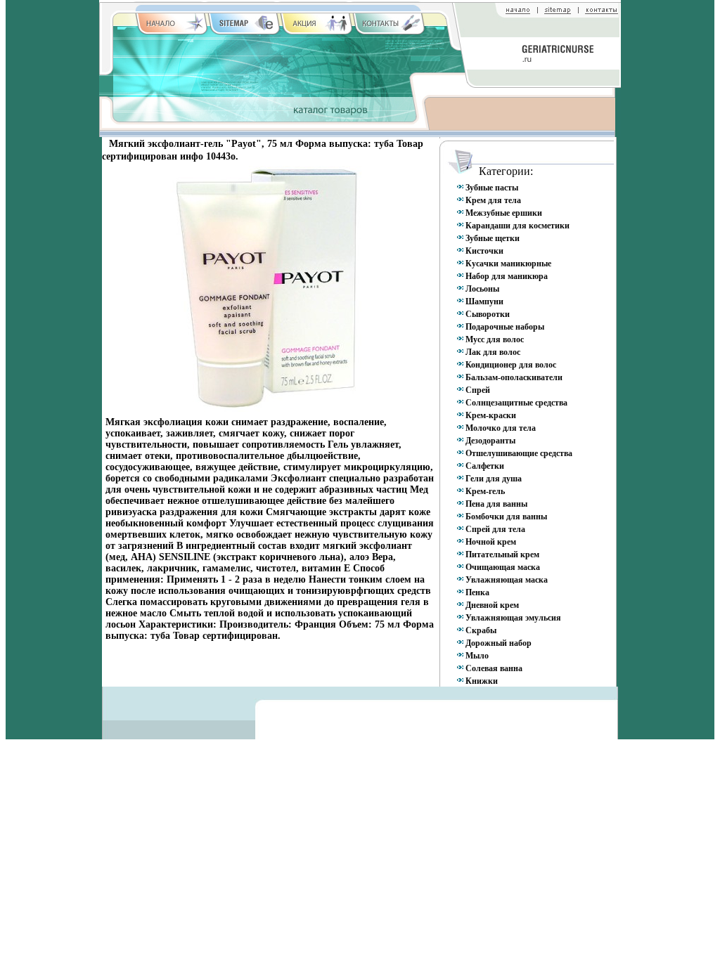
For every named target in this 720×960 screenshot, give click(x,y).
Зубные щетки (492, 238)
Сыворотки (487, 314)
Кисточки (484, 251)
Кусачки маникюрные (508, 263)
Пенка (477, 592)
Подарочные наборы (504, 327)
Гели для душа (493, 479)
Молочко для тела (500, 428)
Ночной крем (490, 542)
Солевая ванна (493, 668)
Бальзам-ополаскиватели (513, 377)
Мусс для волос (494, 339)
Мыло (477, 656)
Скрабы (480, 630)
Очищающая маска (502, 567)
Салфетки (484, 466)
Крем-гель (485, 491)
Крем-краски (490, 415)
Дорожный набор (498, 643)
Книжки (481, 681)
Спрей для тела (495, 529)
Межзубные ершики (503, 213)
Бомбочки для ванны (506, 516)
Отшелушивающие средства (518, 453)
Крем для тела (493, 200)
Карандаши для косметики (517, 226)
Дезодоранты (490, 441)
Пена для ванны (496, 504)
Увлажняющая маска (506, 580)
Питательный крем (502, 554)
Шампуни (484, 301)
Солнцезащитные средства (516, 403)
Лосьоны (482, 289)
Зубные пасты (491, 188)
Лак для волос (492, 352)
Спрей (477, 390)
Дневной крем (492, 605)
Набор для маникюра (506, 276)
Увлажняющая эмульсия (513, 618)
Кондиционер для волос (510, 365)
